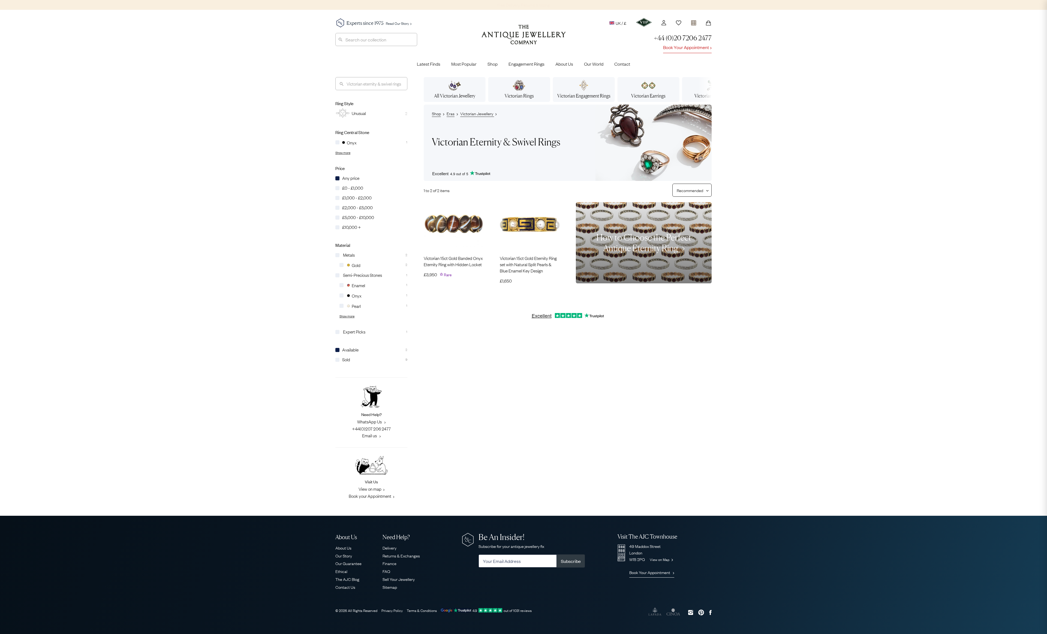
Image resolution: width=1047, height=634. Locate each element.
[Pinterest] (701, 612)
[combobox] (376, 39)
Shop (493, 64)
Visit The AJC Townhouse (647, 536)
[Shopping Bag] (708, 23)
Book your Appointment (370, 496)
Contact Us (345, 587)
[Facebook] (710, 612)
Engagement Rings (526, 64)
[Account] (663, 22)
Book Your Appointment (686, 47)
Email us (370, 435)
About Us (564, 64)
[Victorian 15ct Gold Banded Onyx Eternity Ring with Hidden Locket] (453, 224)
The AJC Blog (347, 579)
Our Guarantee (348, 563)
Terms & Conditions (422, 610)
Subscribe (571, 561)
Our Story (343, 556)
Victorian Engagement (583, 96)
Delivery (389, 548)
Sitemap (390, 587)
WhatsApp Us (370, 421)
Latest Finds (428, 64)
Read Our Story (397, 23)
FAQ (386, 571)
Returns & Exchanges (401, 556)
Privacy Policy (392, 610)
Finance (389, 563)
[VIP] (644, 22)
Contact (622, 64)
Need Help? (396, 537)
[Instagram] (690, 612)
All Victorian (454, 96)
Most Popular (464, 64)
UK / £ (621, 23)
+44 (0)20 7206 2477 (683, 38)
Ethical (341, 571)
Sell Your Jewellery (399, 579)
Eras (451, 113)
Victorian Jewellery (477, 113)
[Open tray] (693, 21)
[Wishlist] (678, 23)
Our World (593, 64)
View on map (370, 489)
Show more (342, 152)
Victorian (519, 96)
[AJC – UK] (524, 38)
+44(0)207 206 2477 (371, 429)
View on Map (660, 559)
